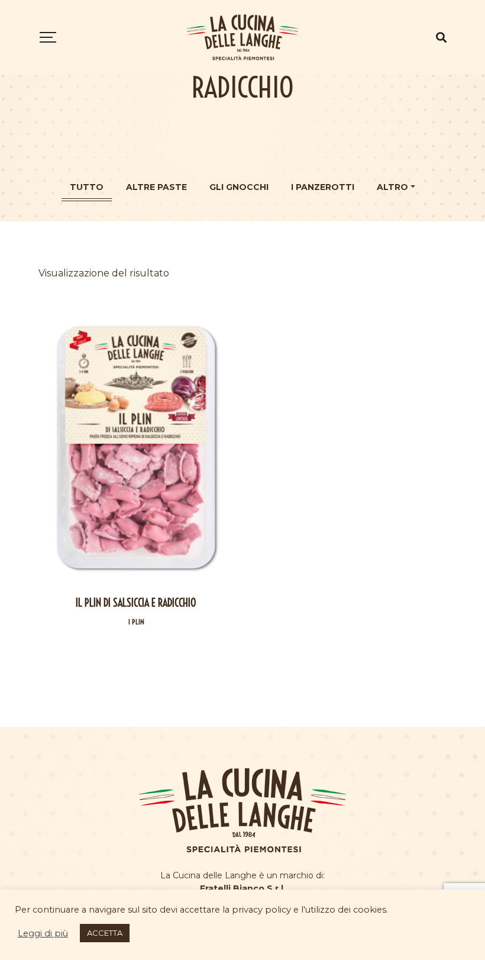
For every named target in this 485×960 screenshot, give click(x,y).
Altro (392, 187)
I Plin (136, 621)
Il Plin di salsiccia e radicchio (136, 603)
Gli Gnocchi (239, 187)
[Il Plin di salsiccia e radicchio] (136, 447)
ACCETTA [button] (104, 933)
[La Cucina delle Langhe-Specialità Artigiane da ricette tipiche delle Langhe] (242, 37)
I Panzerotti (322, 187)
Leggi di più (43, 933)
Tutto (87, 187)
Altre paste (156, 187)
